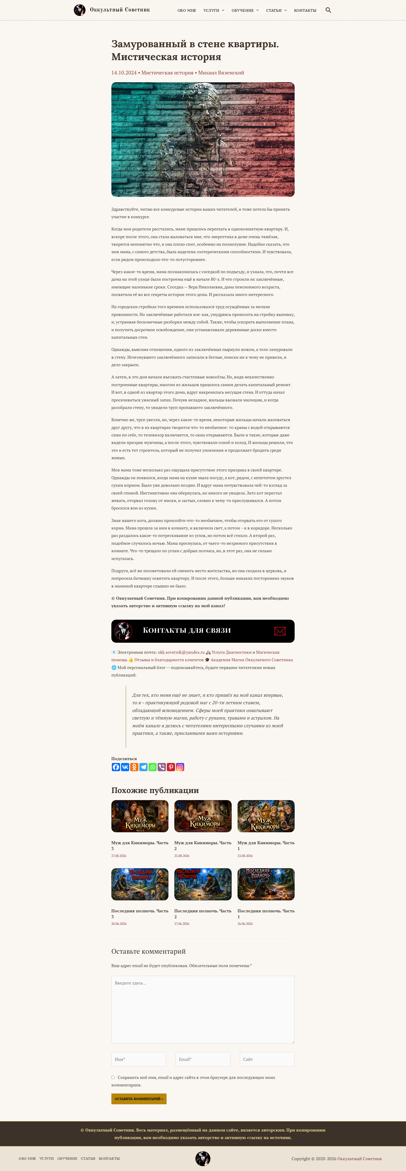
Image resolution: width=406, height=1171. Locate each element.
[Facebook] (116, 767)
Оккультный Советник (120, 10)
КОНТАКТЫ (305, 10)
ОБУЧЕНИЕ (243, 10)
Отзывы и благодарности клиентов (169, 659)
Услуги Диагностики (232, 652)
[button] (328, 10)
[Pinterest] (171, 767)
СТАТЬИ (274, 10)
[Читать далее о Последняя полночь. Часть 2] (202, 884)
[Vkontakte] (125, 767)
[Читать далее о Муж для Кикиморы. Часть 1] (266, 815)
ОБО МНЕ (187, 10)
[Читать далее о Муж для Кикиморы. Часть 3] (139, 815)
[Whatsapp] (152, 767)
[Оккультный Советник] (203, 1158)
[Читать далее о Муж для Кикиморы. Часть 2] (202, 815)
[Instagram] (180, 767)
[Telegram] (143, 767)
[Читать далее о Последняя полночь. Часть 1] (266, 884)
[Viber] (162, 767)
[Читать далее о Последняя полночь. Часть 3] (139, 884)
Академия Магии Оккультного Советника (252, 659)
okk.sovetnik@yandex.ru (181, 652)
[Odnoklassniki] (134, 767)
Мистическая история (167, 72)
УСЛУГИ (211, 10)
